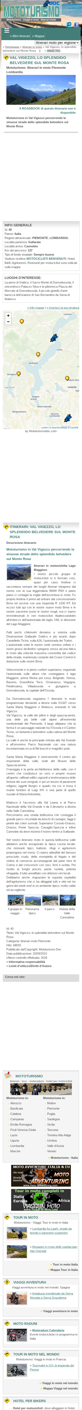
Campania (17, 1119)
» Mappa (38, 36)
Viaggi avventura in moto (60, 1311)
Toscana (52, 1129)
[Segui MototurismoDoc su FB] (76, 24)
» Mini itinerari (20, 36)
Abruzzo (15, 1103)
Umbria (52, 1140)
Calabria (15, 1113)
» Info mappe (35, 307)
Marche (15, 1151)
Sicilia (51, 1124)
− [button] (8, 321)
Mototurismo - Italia (64, 1157)
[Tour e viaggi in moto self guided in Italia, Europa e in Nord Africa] (41, 1199)
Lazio (13, 1135)
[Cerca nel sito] (68, 24)
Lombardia (17, 1145)
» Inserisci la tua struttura (63, 307)
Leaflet (44, 427)
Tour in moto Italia (65, 1264)
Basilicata (16, 1108)
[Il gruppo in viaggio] (15, 900)
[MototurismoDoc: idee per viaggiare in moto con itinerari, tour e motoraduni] (31, 8)
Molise (51, 1103)
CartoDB (74, 427)
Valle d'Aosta (55, 1145)
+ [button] (8, 315)
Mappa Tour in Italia (64, 1269)
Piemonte (53, 1108)
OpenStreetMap (59, 427)
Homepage (12, 46)
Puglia (51, 1113)
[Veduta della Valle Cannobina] (67, 900)
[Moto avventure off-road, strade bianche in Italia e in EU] (41, 1175)
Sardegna (53, 1119)
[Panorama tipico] (33, 900)
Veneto (51, 1151)
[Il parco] (50, 900)
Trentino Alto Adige (59, 1135)
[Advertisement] (41, 176)
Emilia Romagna (21, 1124)
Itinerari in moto (32, 46)
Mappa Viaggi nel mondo (60, 1388)
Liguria (14, 1140)
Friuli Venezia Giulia (23, 1129)
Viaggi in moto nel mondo (60, 1383)
